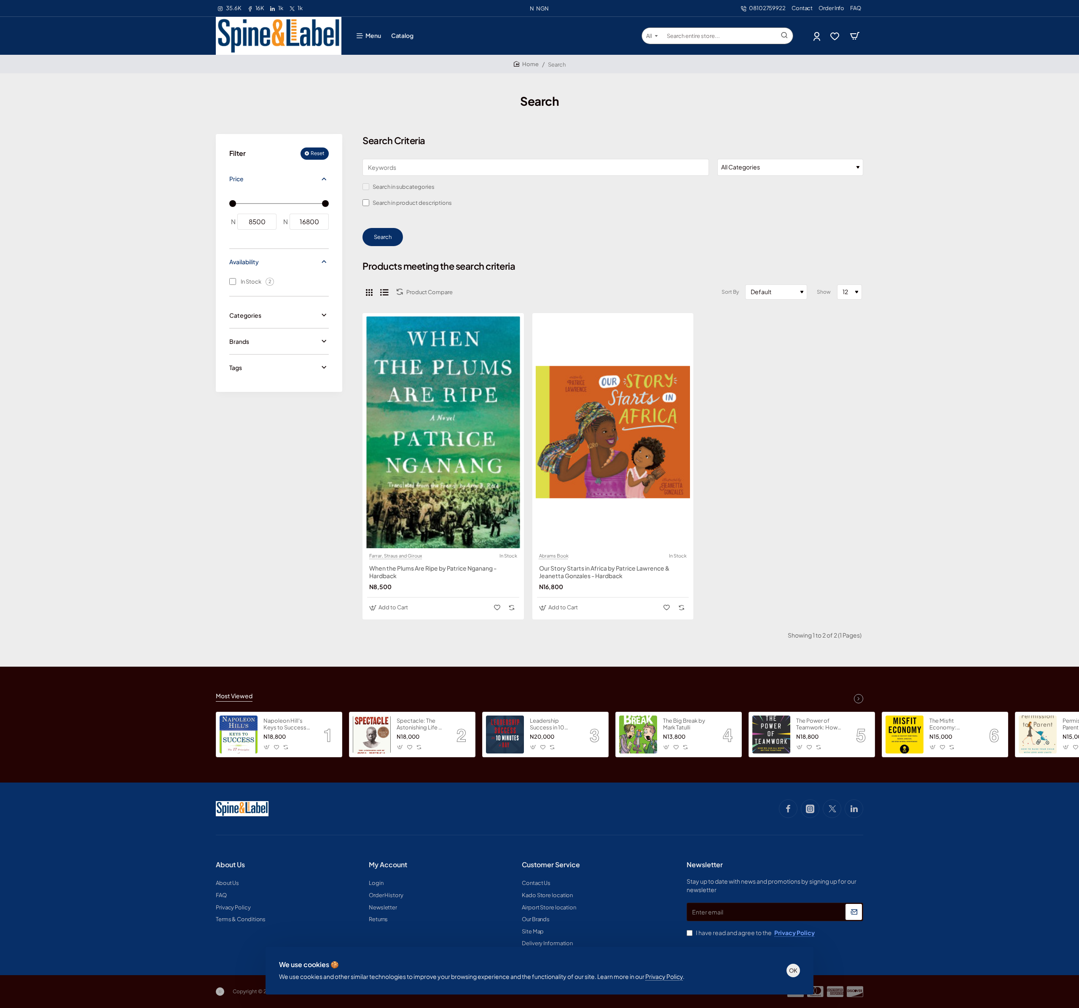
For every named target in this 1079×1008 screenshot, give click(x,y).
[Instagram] (810, 808)
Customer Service (551, 865)
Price (236, 179)
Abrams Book (554, 555)
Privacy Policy (664, 976)
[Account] (817, 36)
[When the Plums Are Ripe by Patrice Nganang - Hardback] (443, 432)
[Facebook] (788, 808)
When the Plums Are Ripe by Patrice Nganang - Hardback (433, 571)
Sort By (730, 292)
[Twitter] (832, 808)
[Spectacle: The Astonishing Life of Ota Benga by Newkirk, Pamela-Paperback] (372, 734)
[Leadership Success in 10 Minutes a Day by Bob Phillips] (505, 734)
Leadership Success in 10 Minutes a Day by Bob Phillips (551, 724)
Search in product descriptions (412, 202)
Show (824, 292)
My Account (388, 865)
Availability (244, 261)
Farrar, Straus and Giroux (395, 555)
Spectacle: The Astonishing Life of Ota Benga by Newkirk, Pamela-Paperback (420, 724)
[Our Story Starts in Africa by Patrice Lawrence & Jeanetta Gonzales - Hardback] (613, 432)
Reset (318, 153)
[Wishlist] (836, 36)
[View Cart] (854, 35)
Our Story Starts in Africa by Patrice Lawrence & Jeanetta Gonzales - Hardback (604, 571)
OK (793, 970)
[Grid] (369, 292)
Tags (235, 367)
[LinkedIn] (854, 808)
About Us (230, 865)
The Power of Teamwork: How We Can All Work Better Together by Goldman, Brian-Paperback (817, 724)
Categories (245, 315)
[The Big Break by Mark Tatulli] (638, 734)
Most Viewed (234, 696)
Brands (239, 341)
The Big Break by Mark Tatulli (684, 724)
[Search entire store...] (784, 36)
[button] (389, 607)
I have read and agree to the (755, 932)
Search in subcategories (403, 186)
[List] (384, 292)
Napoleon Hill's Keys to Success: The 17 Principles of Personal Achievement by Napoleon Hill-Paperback (287, 724)
